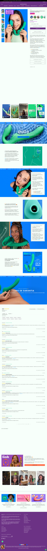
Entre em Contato (26, 519)
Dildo (15, 5)
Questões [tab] (10, 313)
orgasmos (19, 317)
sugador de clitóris (35, 35)
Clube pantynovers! (26, 522)
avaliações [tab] (3, 313)
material (11, 317)
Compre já (38, 28)
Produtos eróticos (34, 5)
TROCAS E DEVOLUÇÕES (38, 63)
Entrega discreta (38, 61)
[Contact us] (45, 549)
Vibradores (6, 5)
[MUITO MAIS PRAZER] (23, 498)
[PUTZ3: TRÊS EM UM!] (38, 498)
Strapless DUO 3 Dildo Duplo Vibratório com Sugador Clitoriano (10, 359)
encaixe (15, 317)
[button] (43, 336)
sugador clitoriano (38, 40)
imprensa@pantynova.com (27, 520)
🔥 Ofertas (22, 5)
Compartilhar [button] (4, 336)
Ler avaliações (23, 507)
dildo (40, 35)
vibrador (33, 38)
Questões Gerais (3, 531)
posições (4, 317)
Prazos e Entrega (26, 531)
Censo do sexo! (26, 521)
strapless (42, 35)
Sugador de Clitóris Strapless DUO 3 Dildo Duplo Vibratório (9, 327)
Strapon (18, 5)
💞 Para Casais (27, 5)
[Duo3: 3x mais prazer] (8, 498)
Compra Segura (26, 532)
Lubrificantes (11, 5)
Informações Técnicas (38, 59)
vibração (7, 317)
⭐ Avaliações (41, 5)
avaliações (36, 19)
